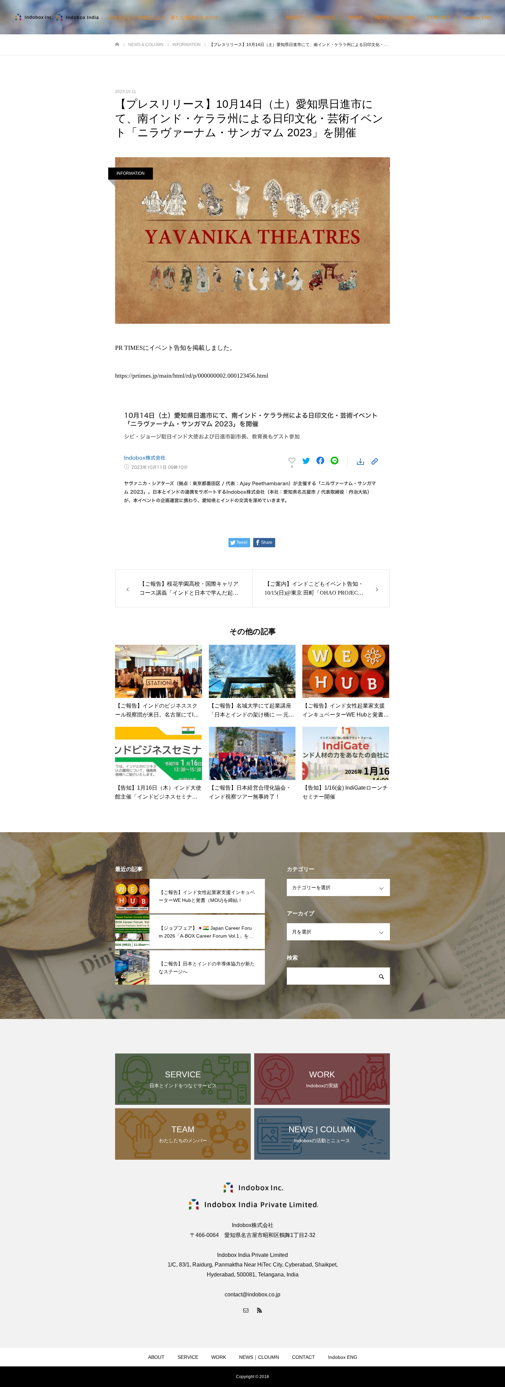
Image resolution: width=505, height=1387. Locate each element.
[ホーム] (117, 44)
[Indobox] (57, 17)
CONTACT (438, 17)
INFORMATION (130, 173)
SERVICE (325, 17)
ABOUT (294, 17)
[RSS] (259, 1310)
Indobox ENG (477, 17)
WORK (355, 17)
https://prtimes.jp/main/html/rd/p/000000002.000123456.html (191, 375)
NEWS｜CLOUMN (395, 17)
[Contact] (245, 1310)
